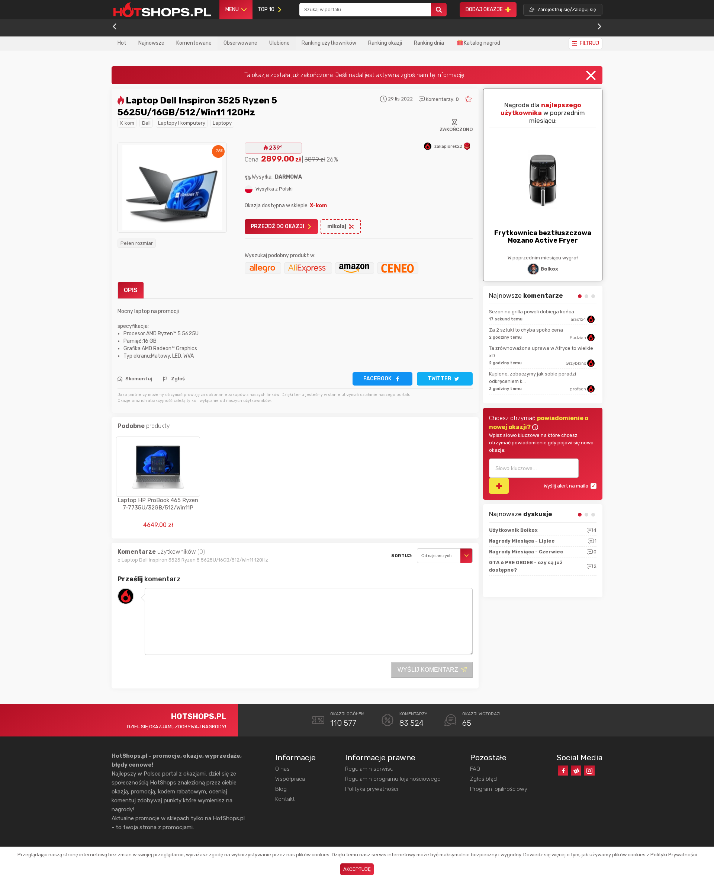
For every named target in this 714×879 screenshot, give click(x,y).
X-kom (127, 123)
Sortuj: (401, 555)
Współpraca (290, 779)
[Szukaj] (439, 10)
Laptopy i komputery (181, 123)
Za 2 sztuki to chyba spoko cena (526, 330)
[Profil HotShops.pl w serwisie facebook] (563, 770)
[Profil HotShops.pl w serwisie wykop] (576, 770)
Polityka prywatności (371, 789)
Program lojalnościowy (498, 789)
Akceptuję (357, 869)
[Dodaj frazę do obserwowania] (499, 486)
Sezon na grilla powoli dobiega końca (531, 311)
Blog (281, 789)
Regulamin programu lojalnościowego (393, 779)
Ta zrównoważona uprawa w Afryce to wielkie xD (541, 351)
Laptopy (222, 123)
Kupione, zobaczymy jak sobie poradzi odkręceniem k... (532, 377)
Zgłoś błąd (483, 779)
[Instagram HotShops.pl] (589, 770)
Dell (146, 123)
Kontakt (285, 799)
